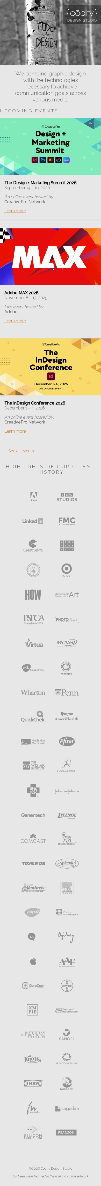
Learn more (15, 210)
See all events (21, 450)
